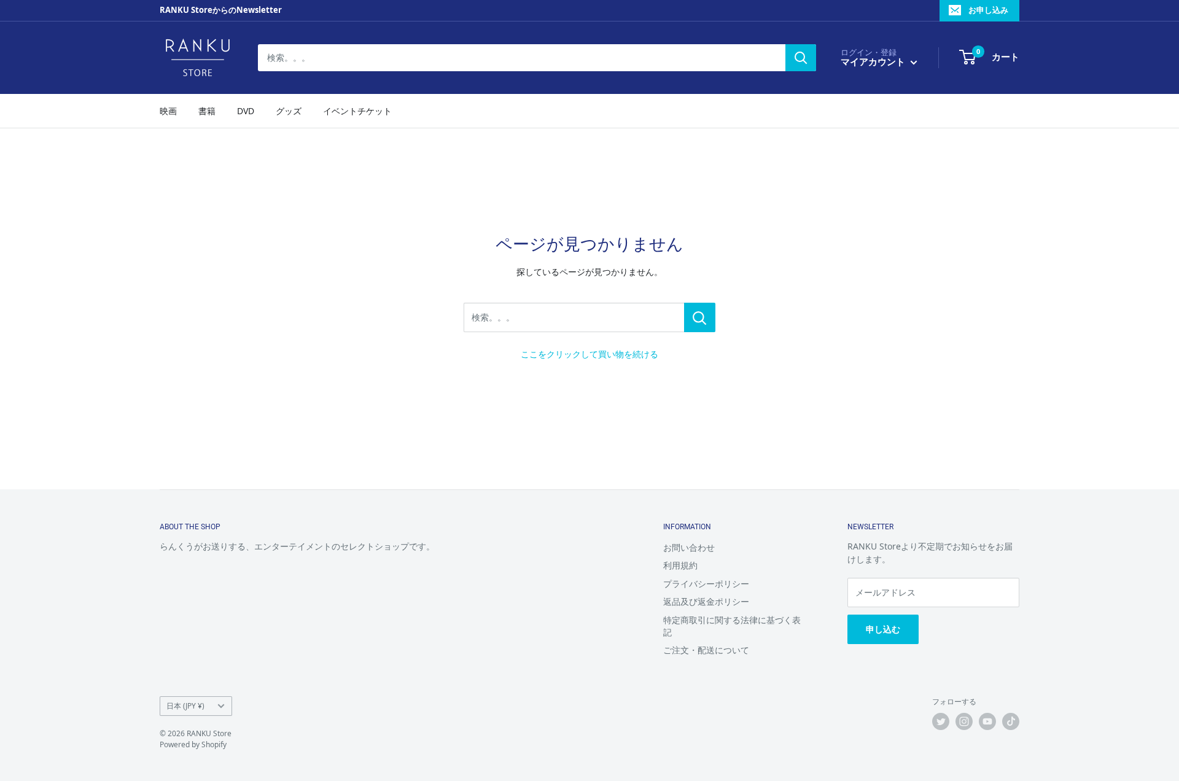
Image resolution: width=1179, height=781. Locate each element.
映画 (168, 111)
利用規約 (680, 565)
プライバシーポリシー (706, 583)
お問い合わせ (689, 547)
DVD (245, 111)
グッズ (289, 111)
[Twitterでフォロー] (940, 721)
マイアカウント (874, 61)
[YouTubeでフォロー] (987, 721)
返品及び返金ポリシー (706, 601)
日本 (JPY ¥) (185, 705)
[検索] (800, 57)
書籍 (207, 111)
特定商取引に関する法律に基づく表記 (732, 626)
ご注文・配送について (706, 650)
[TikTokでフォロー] (1010, 721)
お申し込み (988, 9)
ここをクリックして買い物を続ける (589, 354)
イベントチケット (357, 111)
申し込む (883, 629)
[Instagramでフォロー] (964, 721)
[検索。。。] (699, 317)
